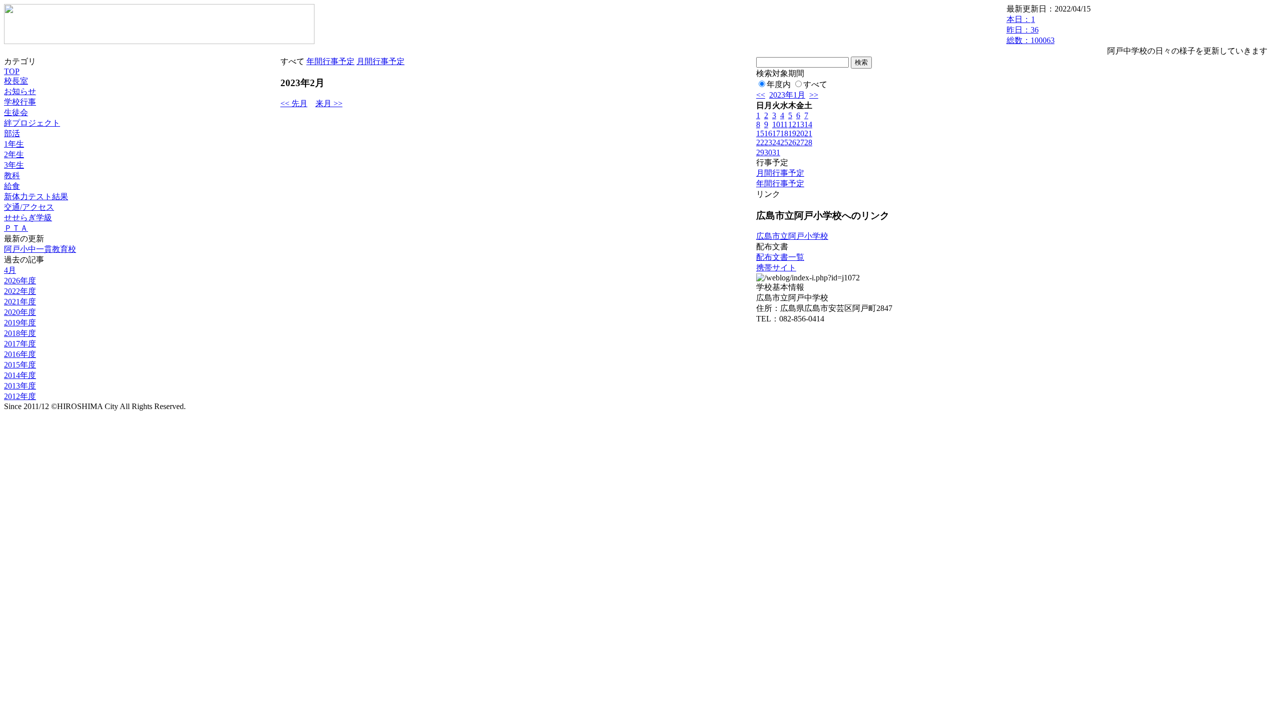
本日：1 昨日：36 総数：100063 (1031, 30)
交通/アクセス (29, 207)
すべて (815, 84)
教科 (12, 175)
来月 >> (329, 103)
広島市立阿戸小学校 (792, 236)
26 (792, 142)
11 (784, 124)
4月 (10, 270)
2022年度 (20, 291)
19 (792, 133)
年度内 (779, 84)
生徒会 (16, 112)
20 (800, 133)
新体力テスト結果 (36, 196)
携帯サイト (776, 267)
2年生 (14, 154)
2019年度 (20, 322)
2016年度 (20, 354)
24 (776, 142)
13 (800, 124)
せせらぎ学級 (28, 217)
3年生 (14, 165)
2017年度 (20, 343)
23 (768, 142)
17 (776, 133)
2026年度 (20, 280)
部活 (12, 133)
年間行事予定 (330, 61)
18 (784, 133)
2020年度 (20, 312)
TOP (12, 71)
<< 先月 (293, 103)
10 (776, 124)
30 (768, 152)
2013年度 (20, 386)
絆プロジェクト (32, 123)
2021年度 (20, 301)
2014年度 (20, 375)
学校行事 (20, 102)
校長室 (16, 81)
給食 (12, 186)
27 (800, 142)
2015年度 (20, 364)
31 (776, 152)
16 (768, 133)
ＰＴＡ (16, 228)
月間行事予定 (381, 61)
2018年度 (20, 333)
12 (792, 124)
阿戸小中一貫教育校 (40, 249)
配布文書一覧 (780, 257)
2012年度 (20, 396)
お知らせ (20, 91)
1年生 (14, 144)
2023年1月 (787, 95)
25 (784, 142)
